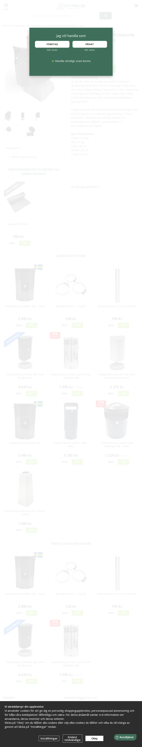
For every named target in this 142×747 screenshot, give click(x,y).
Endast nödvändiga (72, 738)
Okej (94, 738)
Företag (52, 44)
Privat (89, 44)
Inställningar (49, 738)
